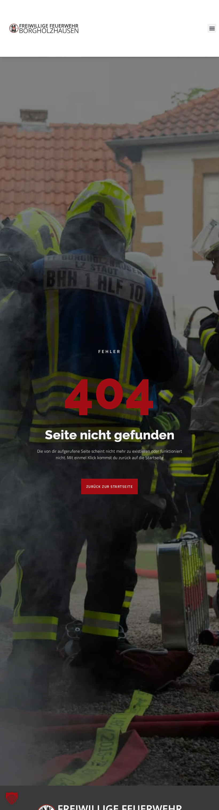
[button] (212, 28)
